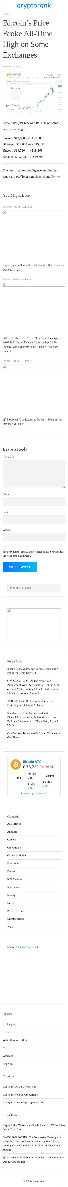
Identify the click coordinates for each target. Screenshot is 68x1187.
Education (13, 863)
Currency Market (16, 855)
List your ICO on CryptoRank (19, 1086)
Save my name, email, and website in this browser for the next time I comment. (33, 553)
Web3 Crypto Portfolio (15, 1040)
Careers (11, 839)
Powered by (27, 793)
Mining (11, 895)
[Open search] (62, 6)
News (6, 14)
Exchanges (9, 1024)
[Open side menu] (4, 6)
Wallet (10, 926)
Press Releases (22, 207)
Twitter (56, 176)
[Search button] (57, 587)
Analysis (12, 831)
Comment (8, 456)
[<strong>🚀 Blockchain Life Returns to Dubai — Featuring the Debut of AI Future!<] (34, 387)
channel (40, 176)
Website (7, 529)
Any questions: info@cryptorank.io (23, 1102)
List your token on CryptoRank (20, 1094)
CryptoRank (14, 847)
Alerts (6, 1048)
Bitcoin (7, 123)
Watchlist (8, 1055)
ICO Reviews (14, 879)
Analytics (8, 1063)
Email (6, 512)
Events (7, 207)
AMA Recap (14, 823)
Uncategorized (15, 918)
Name (6, 494)
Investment (13, 887)
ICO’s (6, 1032)
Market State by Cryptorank (23, 947)
